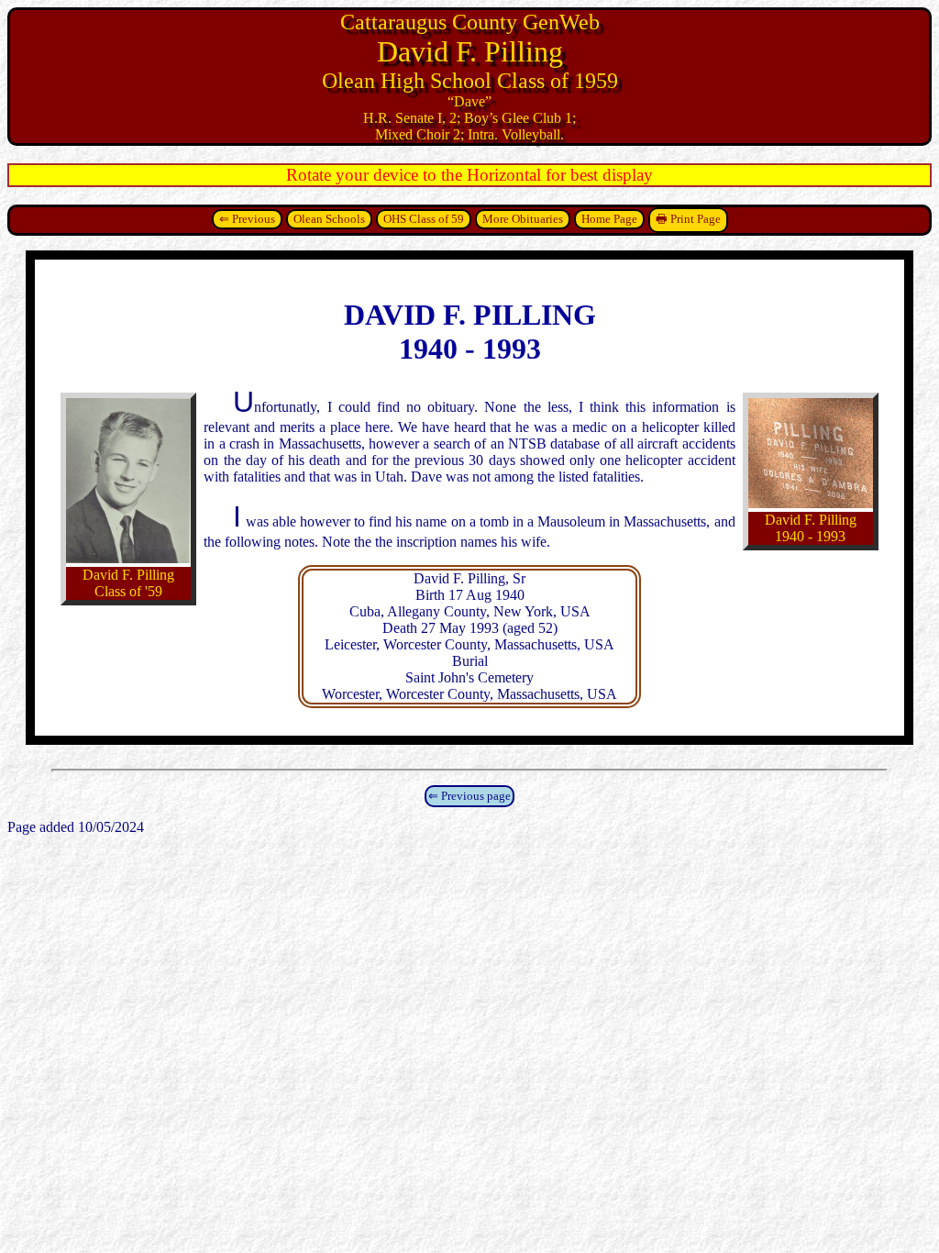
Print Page (695, 219)
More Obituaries (522, 219)
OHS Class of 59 (423, 219)
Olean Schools (329, 219)
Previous (253, 219)
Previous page (476, 796)
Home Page (609, 219)
